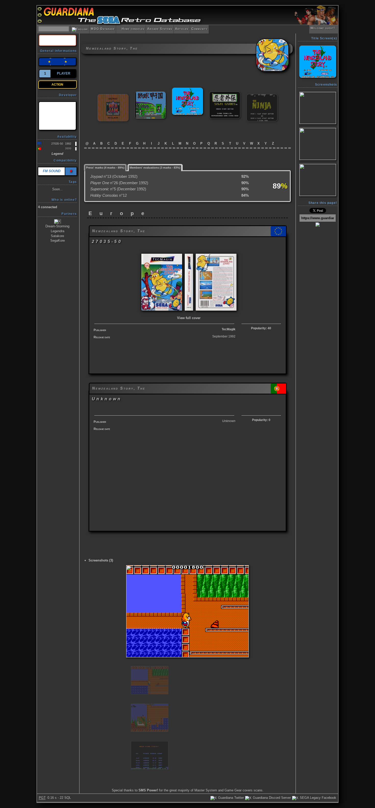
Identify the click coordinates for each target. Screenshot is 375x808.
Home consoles (130, 29)
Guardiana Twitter (230, 798)
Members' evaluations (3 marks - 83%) (155, 167)
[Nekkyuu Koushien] (150, 94)
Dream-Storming (57, 226)
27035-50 (57, 143)
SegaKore (57, 240)
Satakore (57, 236)
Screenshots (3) (101, 560)
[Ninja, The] (262, 96)
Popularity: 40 (261, 328)
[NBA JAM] (113, 96)
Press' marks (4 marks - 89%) (105, 167)
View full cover (189, 318)
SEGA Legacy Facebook (317, 798)
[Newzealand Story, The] (187, 90)
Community (199, 29)
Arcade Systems (159, 29)
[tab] (105, 167)
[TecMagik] (57, 115)
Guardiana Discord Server (271, 798)
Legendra (57, 231)
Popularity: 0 (261, 420)
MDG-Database (102, 29)
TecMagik (228, 329)
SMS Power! (148, 790)
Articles (182, 29)
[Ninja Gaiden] (224, 94)
